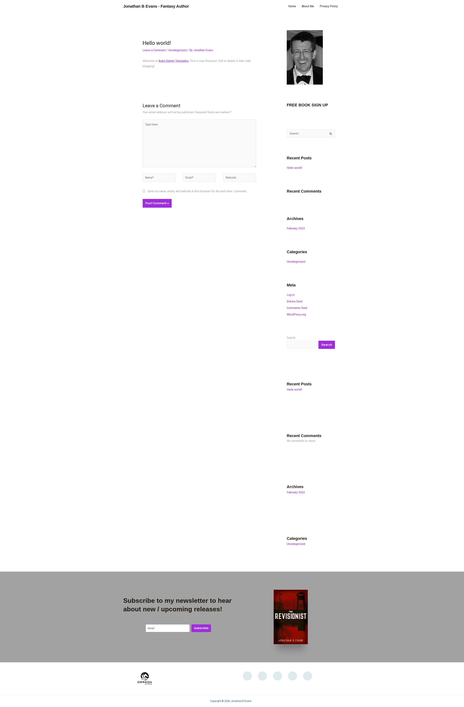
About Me (308, 6)
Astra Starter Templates (174, 61)
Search (291, 337)
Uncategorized (177, 50)
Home (292, 6)
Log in (291, 295)
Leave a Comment (154, 50)
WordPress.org (296, 314)
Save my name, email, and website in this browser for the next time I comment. (197, 191)
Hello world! (294, 168)
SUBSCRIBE (201, 628)
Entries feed (294, 301)
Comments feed (297, 308)
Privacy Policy (329, 6)
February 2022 (296, 228)
